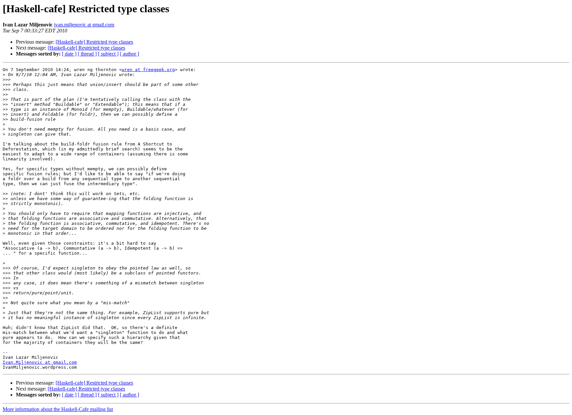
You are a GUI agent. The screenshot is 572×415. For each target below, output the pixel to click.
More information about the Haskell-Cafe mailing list (58, 409)
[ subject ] (108, 54)
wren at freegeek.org (148, 69)
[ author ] (129, 54)
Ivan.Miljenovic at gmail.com (40, 362)
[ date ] (69, 54)
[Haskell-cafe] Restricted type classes (94, 42)
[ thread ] (87, 54)
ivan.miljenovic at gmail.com (84, 24)
